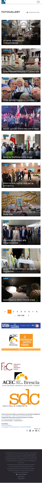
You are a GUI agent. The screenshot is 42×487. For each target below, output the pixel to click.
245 (22, 315)
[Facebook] (27, 431)
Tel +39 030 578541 (26, 416)
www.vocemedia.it (6, 425)
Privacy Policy (21, 478)
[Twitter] (33, 431)
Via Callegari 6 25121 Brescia (9, 427)
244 (18, 315)
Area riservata (22, 474)
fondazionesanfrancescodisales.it (11, 419)
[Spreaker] (30, 431)
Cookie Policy (21, 476)
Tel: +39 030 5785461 (24, 427)
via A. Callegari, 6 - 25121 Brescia (10, 416)
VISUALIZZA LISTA (34, 12)
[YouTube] (36, 431)
